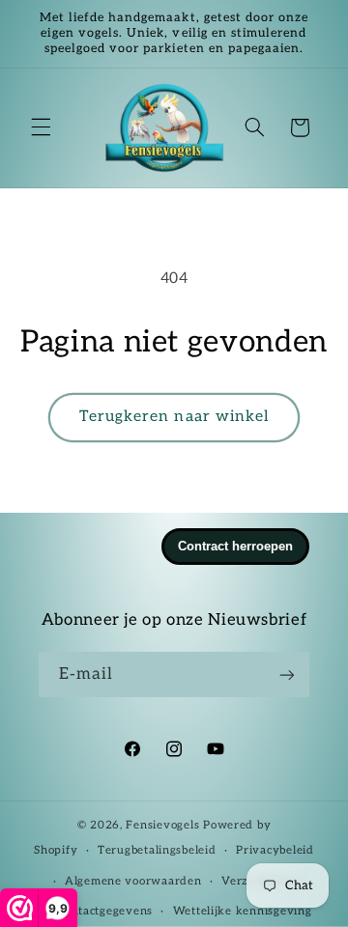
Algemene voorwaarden (133, 881)
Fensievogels (162, 825)
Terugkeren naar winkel (174, 416)
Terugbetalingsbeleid (157, 850)
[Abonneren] (287, 674)
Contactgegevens (104, 911)
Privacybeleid (275, 850)
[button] (40, 127)
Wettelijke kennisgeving (242, 911)
